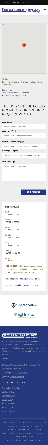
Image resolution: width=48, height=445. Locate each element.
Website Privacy (8, 411)
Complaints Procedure (11, 388)
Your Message (8, 161)
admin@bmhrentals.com (20, 285)
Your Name (7, 122)
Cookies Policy (8, 392)
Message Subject (10, 150)
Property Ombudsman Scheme (29, 440)
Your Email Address (11, 131)
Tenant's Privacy (8, 403)
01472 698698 (12, 2)
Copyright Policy (8, 395)
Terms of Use (7, 407)
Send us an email (17, 376)
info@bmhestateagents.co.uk (14, 95)
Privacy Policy (7, 399)
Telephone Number (15, 142)
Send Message (33, 192)
